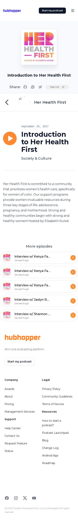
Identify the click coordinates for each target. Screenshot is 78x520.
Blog (45, 440)
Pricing (9, 404)
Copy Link (54, 87)
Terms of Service (53, 404)
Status (9, 451)
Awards (9, 389)
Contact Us (12, 436)
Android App (50, 455)
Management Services (20, 411)
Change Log (50, 448)
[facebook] (25, 87)
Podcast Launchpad (55, 433)
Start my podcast (52, 10)
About (9, 396)
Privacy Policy (51, 389)
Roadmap (48, 463)
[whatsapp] (32, 87)
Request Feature (16, 443)
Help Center (13, 428)
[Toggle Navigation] (73, 11)
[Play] (10, 138)
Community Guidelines (57, 396)
